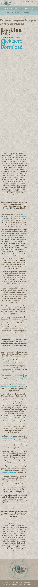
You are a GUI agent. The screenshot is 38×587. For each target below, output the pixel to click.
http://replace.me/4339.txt (10, 438)
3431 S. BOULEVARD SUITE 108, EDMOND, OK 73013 (18, 582)
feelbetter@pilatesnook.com (23, 8)
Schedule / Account (28, 1)
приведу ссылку (11, 277)
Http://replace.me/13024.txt (10, 370)
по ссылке (22, 495)
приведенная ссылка (9, 473)
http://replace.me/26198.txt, (18, 379)
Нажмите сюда (21, 404)
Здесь (9, 360)
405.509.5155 (8, 8)
